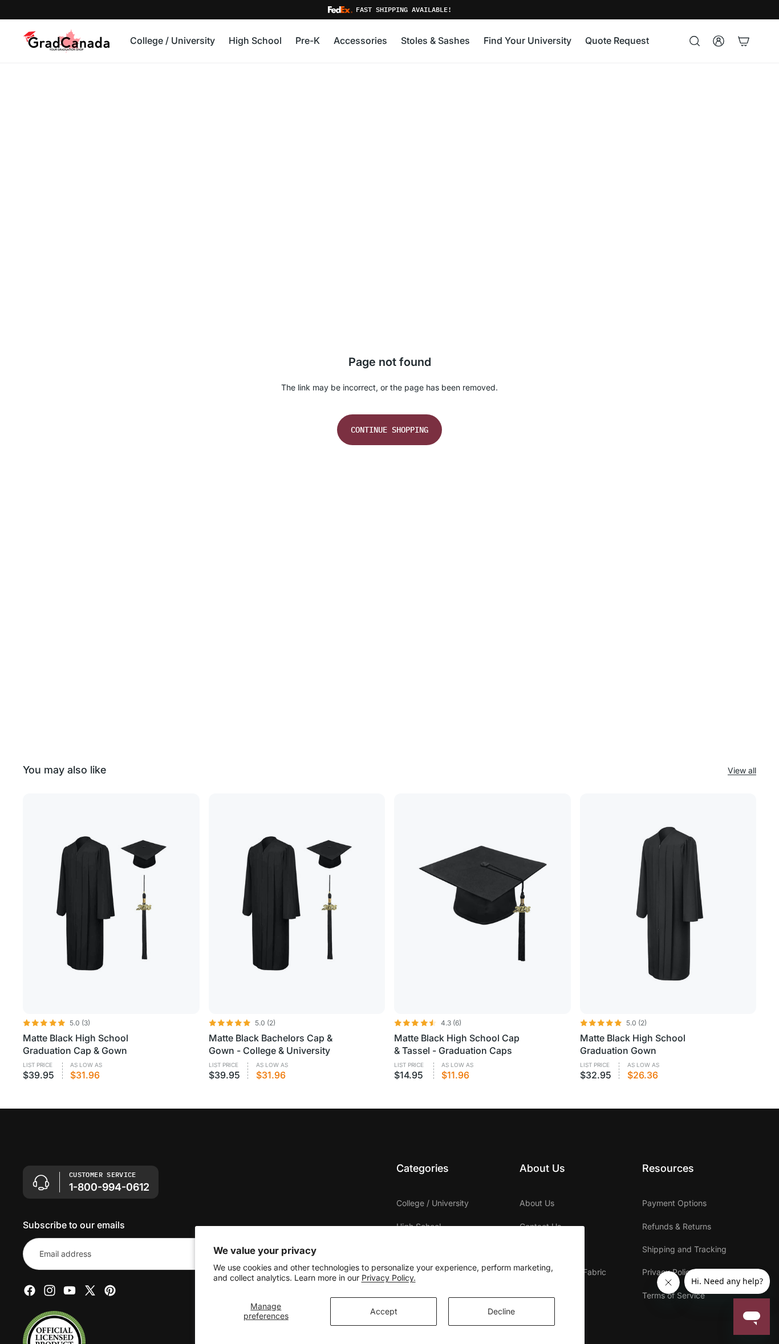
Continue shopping (389, 430)
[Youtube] (69, 1290)
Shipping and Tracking (684, 1249)
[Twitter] (90, 1290)
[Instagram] (49, 1290)
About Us (537, 1203)
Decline (501, 1311)
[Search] (694, 41)
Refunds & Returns (676, 1226)
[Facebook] (29, 1290)
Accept (383, 1311)
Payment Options (674, 1203)
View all (742, 770)
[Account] (718, 41)
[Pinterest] (110, 1290)
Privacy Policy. (389, 1277)
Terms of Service (673, 1295)
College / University (432, 1203)
